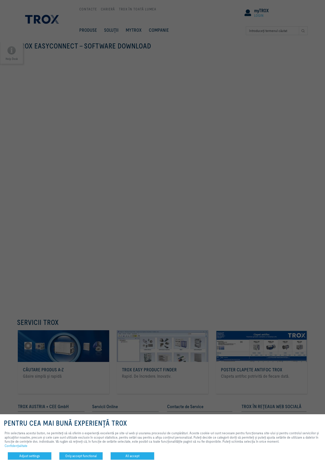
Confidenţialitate (16, 446)
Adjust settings (29, 456)
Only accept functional (81, 456)
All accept (132, 456)
